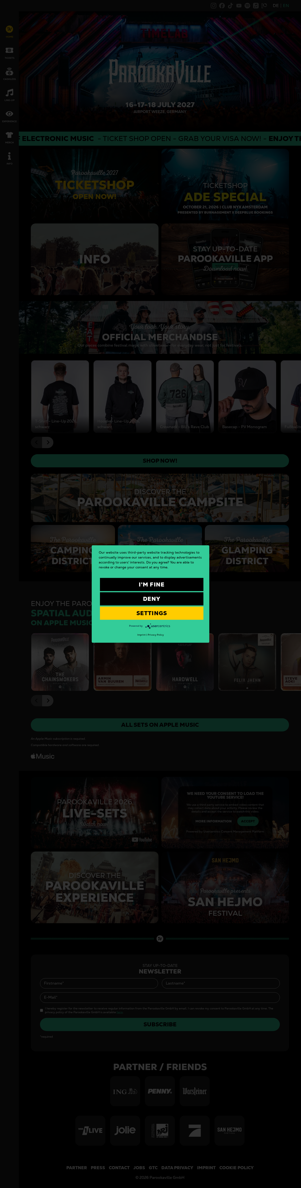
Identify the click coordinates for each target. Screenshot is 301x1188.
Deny (152, 598)
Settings (151, 613)
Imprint (141, 634)
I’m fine (152, 584)
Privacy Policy (156, 634)
